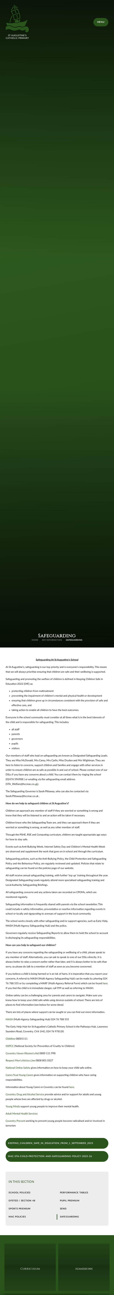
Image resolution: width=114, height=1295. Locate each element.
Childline (10, 1038)
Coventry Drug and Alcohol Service (25, 1094)
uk (36, 784)
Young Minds (13, 1106)
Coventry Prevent (15, 1121)
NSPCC (10, 1046)
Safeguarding (74, 640)
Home (35, 640)
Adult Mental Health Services (22, 1113)
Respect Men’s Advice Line (20, 1060)
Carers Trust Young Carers (19, 1075)
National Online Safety (18, 1068)
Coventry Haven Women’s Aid (22, 1053)
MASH (9, 1019)
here (105, 983)
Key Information (52, 640)
